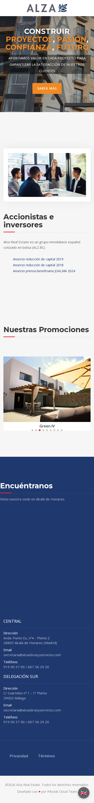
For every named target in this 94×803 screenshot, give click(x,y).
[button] (32, 430)
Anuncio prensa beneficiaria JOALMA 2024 (43, 271)
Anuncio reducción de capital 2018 (37, 265)
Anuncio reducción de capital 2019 (37, 259)
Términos (46, 755)
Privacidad (19, 755)
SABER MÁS (47, 88)
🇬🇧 (83, 792)
